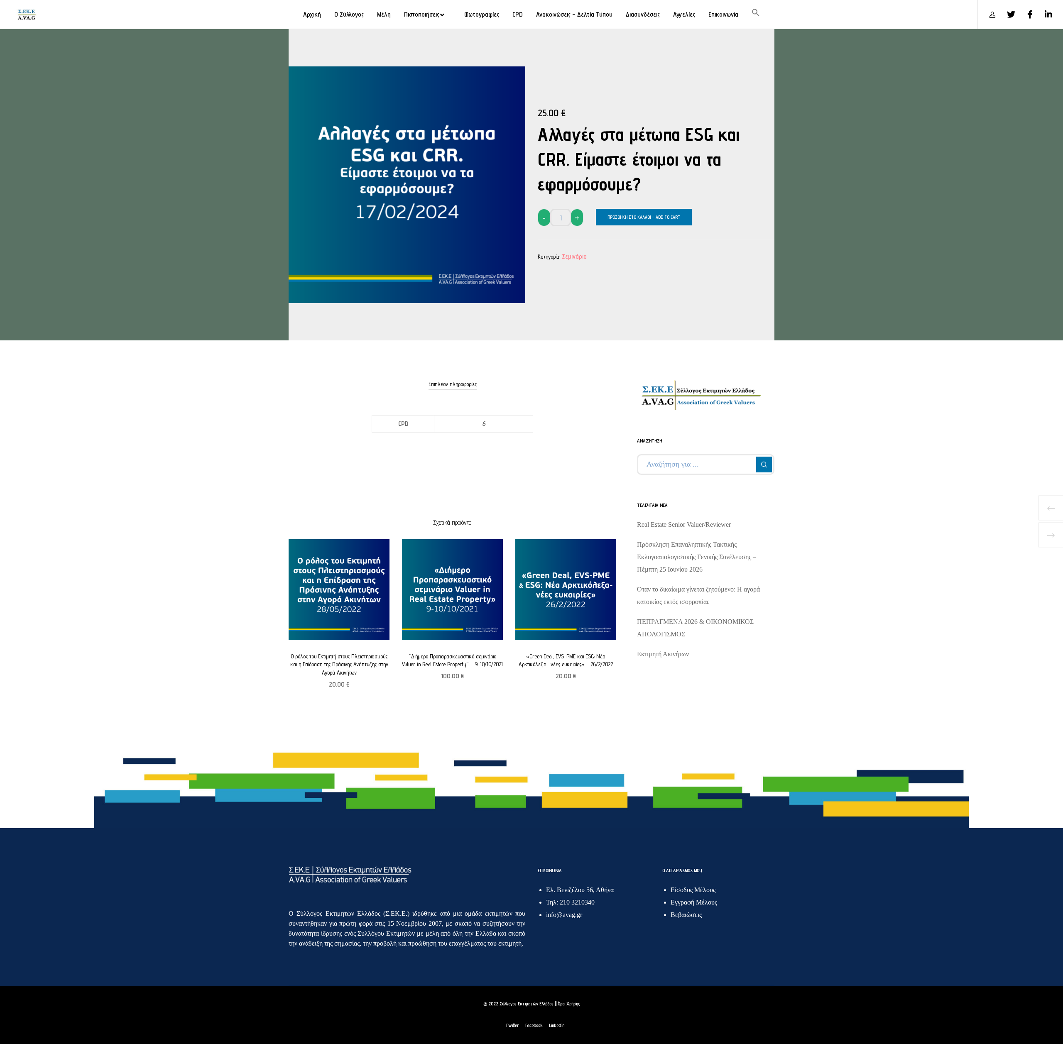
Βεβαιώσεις (686, 914)
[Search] (764, 464)
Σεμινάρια (574, 256)
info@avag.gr (564, 914)
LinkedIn (556, 1025)
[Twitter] (1006, 14)
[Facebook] (1024, 14)
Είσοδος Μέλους (693, 889)
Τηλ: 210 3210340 (570, 902)
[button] (756, 14)
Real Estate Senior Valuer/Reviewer (684, 524)
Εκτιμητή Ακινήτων (663, 654)
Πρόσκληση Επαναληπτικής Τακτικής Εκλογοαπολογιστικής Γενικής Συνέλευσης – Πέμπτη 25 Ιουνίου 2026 (696, 557)
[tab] (453, 384)
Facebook (534, 1025)
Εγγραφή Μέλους (694, 902)
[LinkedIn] (1043, 14)
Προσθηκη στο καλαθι (629, 217)
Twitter (512, 1025)
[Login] (987, 14)
